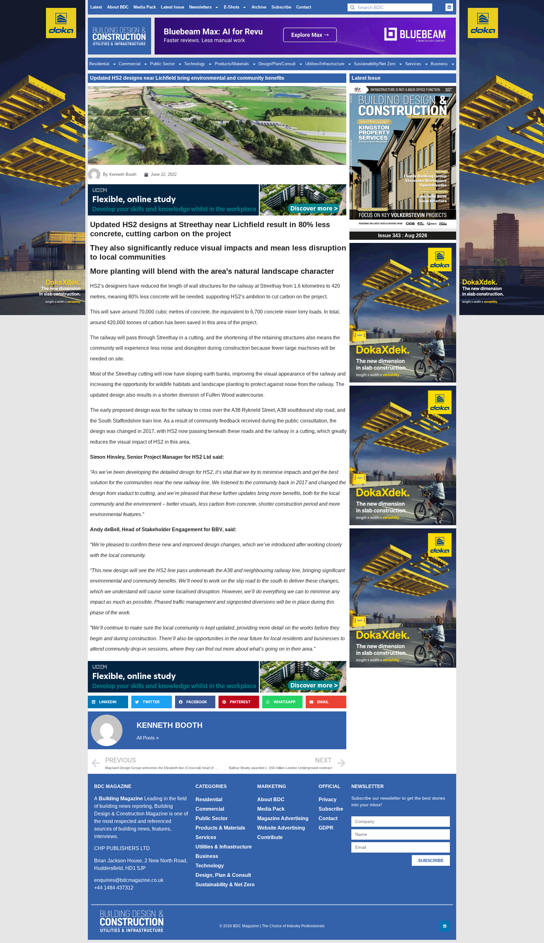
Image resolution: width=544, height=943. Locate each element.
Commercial (129, 63)
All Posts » (148, 737)
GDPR (326, 828)
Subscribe (281, 7)
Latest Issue (172, 7)
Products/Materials (232, 63)
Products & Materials (220, 828)
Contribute (270, 837)
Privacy (328, 799)
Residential (99, 63)
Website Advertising (281, 828)
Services (413, 63)
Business (439, 63)
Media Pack (144, 7)
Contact (303, 7)
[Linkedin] (449, 7)
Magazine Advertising (283, 818)
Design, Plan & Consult (223, 875)
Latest (96, 7)
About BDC (117, 7)
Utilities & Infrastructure (224, 846)
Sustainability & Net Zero (225, 884)
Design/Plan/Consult (277, 63)
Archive (259, 7)
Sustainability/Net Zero (374, 63)
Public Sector (162, 63)
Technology (194, 63)
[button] (108, 702)
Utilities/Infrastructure (324, 63)
